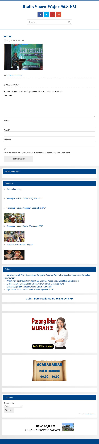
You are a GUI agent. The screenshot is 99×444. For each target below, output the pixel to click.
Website (7, 140)
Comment (8, 95)
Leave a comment (14, 75)
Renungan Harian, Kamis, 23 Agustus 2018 (25, 226)
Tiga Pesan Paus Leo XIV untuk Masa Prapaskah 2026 (30, 290)
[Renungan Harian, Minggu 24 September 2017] (14, 223)
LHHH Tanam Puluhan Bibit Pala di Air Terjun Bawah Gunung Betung (35, 284)
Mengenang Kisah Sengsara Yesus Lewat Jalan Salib (30, 287)
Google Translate (90, 414)
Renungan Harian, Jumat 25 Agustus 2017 (24, 198)
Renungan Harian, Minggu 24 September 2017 (26, 208)
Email (7, 130)
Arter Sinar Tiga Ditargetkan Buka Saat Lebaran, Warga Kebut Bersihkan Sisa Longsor (43, 281)
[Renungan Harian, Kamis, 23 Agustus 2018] (14, 242)
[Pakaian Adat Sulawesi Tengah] (14, 260)
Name (7, 121)
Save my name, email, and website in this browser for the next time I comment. (37, 153)
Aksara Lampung (14, 189)
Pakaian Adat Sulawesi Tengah (19, 244)
